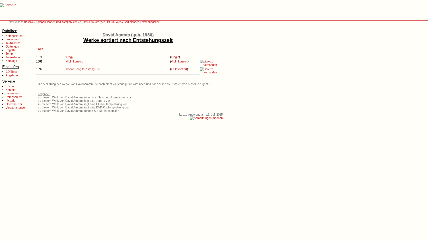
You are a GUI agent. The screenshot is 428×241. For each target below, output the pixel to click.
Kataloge (11, 60)
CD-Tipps (12, 71)
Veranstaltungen (16, 107)
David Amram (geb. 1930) (98, 22)
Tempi (9, 53)
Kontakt (11, 89)
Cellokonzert (179, 69)
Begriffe (11, 50)
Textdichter (13, 43)
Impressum (13, 93)
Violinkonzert (74, 61)
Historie (10, 100)
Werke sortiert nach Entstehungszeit (137, 22)
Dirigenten (12, 39)
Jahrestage (13, 57)
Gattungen (12, 46)
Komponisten (14, 35)
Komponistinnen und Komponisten (57, 22)
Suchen (10, 86)
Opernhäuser (14, 104)
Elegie (175, 57)
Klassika (28, 22)
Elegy (69, 57)
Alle (40, 49)
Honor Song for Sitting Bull (83, 69)
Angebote (12, 75)
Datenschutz (14, 97)
